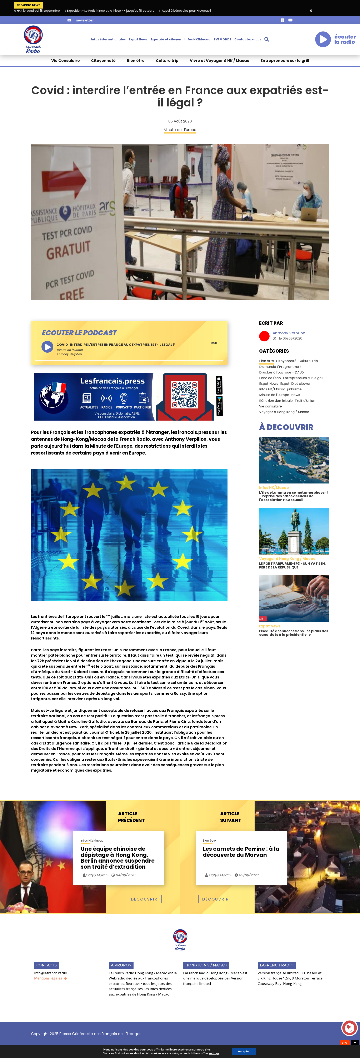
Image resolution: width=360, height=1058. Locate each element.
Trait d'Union (305, 400)
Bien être (136, 60)
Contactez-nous (247, 39)
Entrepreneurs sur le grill (285, 60)
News (295, 394)
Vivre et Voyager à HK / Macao (219, 60)
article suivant (230, 817)
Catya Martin (219, 875)
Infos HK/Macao (197, 39)
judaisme (294, 389)
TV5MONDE (222, 39)
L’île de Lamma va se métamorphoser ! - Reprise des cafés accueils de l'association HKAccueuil (293, 496)
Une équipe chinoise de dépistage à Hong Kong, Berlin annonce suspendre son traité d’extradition (118, 858)
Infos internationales (108, 39)
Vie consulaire (270, 406)
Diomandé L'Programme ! (280, 366)
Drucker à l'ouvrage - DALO (281, 372)
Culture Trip (308, 360)
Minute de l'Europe (69, 350)
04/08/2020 (125, 875)
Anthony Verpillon (289, 333)
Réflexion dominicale (276, 400)
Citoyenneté (103, 60)
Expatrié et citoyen (165, 39)
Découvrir (144, 899)
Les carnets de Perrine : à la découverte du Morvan (241, 852)
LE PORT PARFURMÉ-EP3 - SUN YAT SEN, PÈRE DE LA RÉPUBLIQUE (292, 565)
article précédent (131, 817)
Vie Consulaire (65, 60)
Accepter (244, 1051)
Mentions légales (48, 978)
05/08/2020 (248, 875)
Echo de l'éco (270, 378)
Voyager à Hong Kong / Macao (284, 412)
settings (214, 1053)
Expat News (138, 39)
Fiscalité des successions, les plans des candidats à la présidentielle (293, 633)
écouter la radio (345, 39)
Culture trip (167, 60)
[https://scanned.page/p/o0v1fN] (129, 397)
